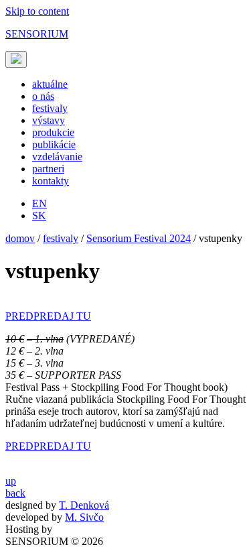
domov (20, 238)
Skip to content (37, 11)
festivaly (60, 238)
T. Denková (84, 505)
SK (39, 215)
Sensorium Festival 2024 (138, 238)
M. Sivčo (84, 517)
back (15, 493)
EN (39, 203)
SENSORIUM (36, 34)
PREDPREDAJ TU (48, 316)
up (10, 481)
